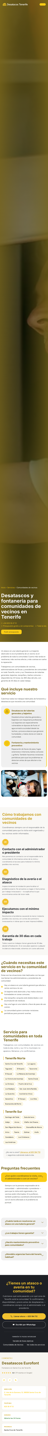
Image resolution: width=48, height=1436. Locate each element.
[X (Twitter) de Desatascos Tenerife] (15, 1380)
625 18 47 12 (9, 1406)
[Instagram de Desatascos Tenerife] (4, 1380)
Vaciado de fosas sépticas (23, 1341)
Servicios (11, 587)
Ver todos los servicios (36, 1345)
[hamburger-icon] (43, 4)
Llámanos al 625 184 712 (30, 1152)
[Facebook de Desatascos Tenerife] (10, 1380)
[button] (24, 1177)
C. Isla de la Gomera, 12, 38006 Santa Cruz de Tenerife (22, 1393)
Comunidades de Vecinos (13, 1345)
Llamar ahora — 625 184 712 (25, 1316)
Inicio (3, 587)
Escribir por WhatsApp (25, 1324)
